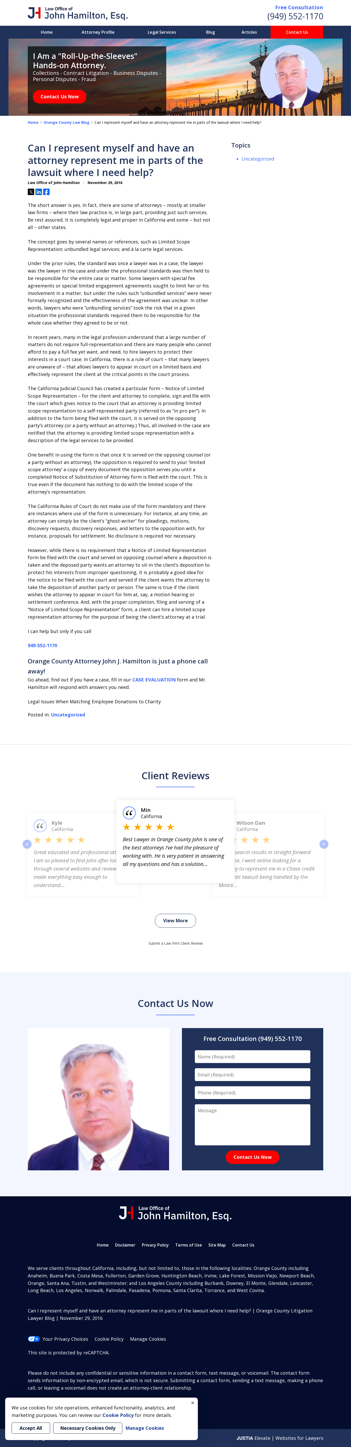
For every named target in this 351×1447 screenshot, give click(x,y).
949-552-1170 (42, 645)
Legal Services (162, 32)
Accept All (31, 1428)
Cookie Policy (109, 1339)
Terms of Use (188, 1245)
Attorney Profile (98, 32)
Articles (249, 32)
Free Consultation (299, 7)
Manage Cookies (148, 1339)
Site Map (217, 1245)
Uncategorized (68, 715)
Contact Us (297, 32)
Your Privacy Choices (65, 1339)
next (323, 848)
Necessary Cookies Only (87, 1428)
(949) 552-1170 (295, 16)
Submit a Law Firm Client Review (176, 943)
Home (47, 32)
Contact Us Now (60, 96)
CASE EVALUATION (154, 680)
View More (175, 920)
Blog (210, 32)
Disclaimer (125, 1245)
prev (27, 848)
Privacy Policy (155, 1245)
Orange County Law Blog (66, 122)
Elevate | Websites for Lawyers (280, 1438)
